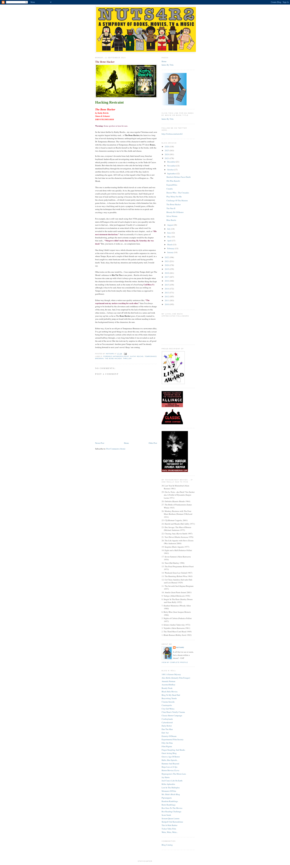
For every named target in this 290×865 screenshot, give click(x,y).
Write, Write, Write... (170, 832)
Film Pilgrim (167, 746)
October (170, 169)
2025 (167, 150)
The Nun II (170, 208)
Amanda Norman (168, 681)
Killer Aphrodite (168, 784)
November (171, 165)
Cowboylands (167, 719)
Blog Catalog (167, 844)
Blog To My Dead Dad (171, 695)
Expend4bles (171, 184)
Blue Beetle (171, 220)
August (170, 225)
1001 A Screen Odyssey (171, 674)
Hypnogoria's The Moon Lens (174, 773)
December (171, 161)
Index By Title (168, 64)
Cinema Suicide (168, 701)
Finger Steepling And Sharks (173, 749)
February (171, 248)
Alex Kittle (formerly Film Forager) (176, 677)
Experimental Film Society (173, 739)
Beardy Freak (167, 688)
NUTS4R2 (180, 647)
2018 (167, 273)
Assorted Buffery (168, 684)
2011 (167, 300)
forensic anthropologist (116, 356)
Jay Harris (166, 777)
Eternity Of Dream (169, 736)
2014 (167, 288)
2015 (167, 284)
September (171, 173)
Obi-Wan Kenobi (173, 181)
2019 (167, 269)
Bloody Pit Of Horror (175, 212)
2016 (167, 280)
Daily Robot (167, 725)
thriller (127, 358)
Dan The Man (167, 729)
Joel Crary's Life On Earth (172, 780)
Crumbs (169, 188)
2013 (167, 292)
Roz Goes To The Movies (172, 808)
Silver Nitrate (171, 216)
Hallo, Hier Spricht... (170, 760)
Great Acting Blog (169, 753)
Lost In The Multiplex (171, 787)
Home (126, 443)
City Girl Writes (168, 708)
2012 (167, 296)
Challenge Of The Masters (177, 200)
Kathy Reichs (136, 356)
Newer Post (99, 443)
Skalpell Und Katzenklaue (172, 821)
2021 (167, 261)
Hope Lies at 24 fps (169, 767)
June (169, 232)
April (169, 240)
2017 (167, 277)
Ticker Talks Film (169, 828)
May (169, 236)
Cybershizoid (167, 722)
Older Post (153, 443)
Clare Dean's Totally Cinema (173, 712)
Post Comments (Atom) (115, 448)
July (169, 228)
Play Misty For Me (174, 196)
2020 (167, 265)
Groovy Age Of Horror (171, 756)
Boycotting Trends (169, 698)
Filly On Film (167, 743)
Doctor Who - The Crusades (177, 192)
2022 (167, 257)
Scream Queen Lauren (170, 818)
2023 (167, 158)
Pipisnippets (167, 797)
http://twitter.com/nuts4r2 (172, 133)
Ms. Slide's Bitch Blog (171, 794)
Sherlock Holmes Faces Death (178, 177)
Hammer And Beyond (170, 763)
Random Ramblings (170, 801)
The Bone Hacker (113, 358)
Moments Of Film (169, 791)
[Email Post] (125, 354)
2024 (167, 154)
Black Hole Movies (169, 691)
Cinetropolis (167, 705)
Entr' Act (165, 732)
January (170, 252)
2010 (167, 304)
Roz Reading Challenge (171, 811)
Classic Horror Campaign (172, 715)
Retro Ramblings (169, 804)
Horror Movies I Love (170, 770)
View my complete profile (175, 662)
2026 (167, 146)
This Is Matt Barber (169, 825)
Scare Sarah (166, 815)
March (170, 244)
